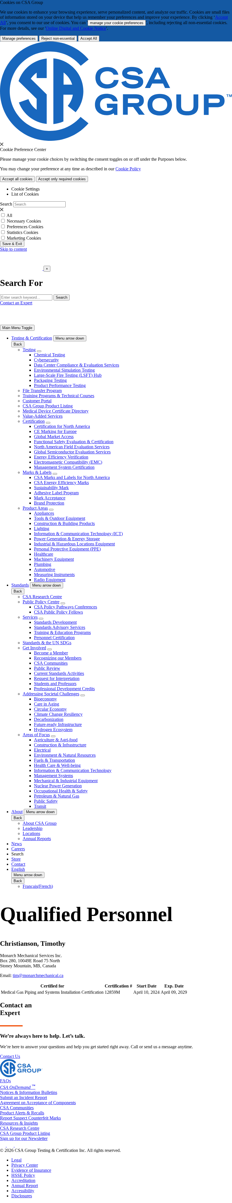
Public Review (47, 668)
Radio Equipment (49, 579)
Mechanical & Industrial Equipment (66, 780)
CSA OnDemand (17, 1087)
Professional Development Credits (64, 688)
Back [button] (18, 344)
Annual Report (24, 1185)
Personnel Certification (54, 637)
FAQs (5, 1080)
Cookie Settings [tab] (25, 189)
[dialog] (116, 276)
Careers (18, 848)
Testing (29, 349)
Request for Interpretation (57, 678)
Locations (31, 833)
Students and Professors (55, 683)
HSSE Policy (23, 1175)
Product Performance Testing (60, 385)
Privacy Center (24, 1165)
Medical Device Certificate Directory (56, 411)
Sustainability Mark (51, 487)
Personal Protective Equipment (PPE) (67, 549)
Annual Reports (37, 838)
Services (30, 617)
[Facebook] (13, 1145)
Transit (40, 806)
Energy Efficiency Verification (61, 457)
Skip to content (13, 249)
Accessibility (22, 1190)
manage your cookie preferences (116, 23)
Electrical (42, 750)
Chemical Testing (49, 354)
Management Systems (53, 775)
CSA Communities (51, 663)
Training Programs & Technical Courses (58, 395)
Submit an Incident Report (23, 1097)
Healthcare (43, 554)
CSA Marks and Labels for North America (72, 477)
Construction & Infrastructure (60, 744)
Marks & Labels (37, 472)
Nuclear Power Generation (58, 785)
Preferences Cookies (25, 226)
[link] (17, 328)
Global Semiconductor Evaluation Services (72, 451)
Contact (18, 864)
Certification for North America (62, 426)
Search (6, 204)
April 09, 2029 (174, 992)
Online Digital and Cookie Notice (76, 28)
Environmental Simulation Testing (64, 370)
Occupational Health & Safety (61, 790)
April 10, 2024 (146, 992)
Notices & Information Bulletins (28, 1092)
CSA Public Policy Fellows (58, 612)
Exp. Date (174, 986)
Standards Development (55, 622)
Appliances (44, 513)
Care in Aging (46, 704)
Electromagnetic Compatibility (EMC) (68, 462)
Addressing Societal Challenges (51, 693)
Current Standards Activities (59, 673)
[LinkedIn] (3, 1145)
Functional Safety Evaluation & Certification (73, 441)
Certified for (52, 986)
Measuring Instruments (54, 574)
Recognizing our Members (57, 658)
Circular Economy (50, 709)
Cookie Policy (128, 168)
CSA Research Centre (42, 596)
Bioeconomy (45, 698)
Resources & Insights (19, 1123)
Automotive (44, 569)
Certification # (118, 986)
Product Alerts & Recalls (22, 1112)
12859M (112, 992)
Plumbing (42, 564)
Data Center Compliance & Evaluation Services (76, 365)
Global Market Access (54, 436)
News (16, 843)
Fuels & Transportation (54, 760)
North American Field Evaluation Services (71, 446)
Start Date (146, 986)
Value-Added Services (43, 416)
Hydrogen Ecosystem (53, 729)
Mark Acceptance (49, 497)
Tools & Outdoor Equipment (59, 518)
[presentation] (1, 144)
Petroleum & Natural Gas (56, 796)
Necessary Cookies (24, 221)
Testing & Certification (31, 338)
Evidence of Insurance (31, 1170)
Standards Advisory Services (59, 627)
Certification (34, 421)
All (9, 215)
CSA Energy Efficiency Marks (61, 482)
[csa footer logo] (21, 1075)
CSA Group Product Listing (48, 405)
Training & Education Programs (62, 632)
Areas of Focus (36, 734)
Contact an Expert (16, 302)
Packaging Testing (50, 380)
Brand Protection (49, 503)
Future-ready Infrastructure (58, 724)
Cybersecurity (46, 359)
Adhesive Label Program (56, 492)
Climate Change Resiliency (58, 714)
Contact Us (10, 1056)
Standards (20, 585)
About (17, 811)
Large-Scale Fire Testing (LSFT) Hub (68, 375)
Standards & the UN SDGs (47, 642)
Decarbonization (48, 719)
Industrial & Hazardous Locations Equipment (74, 543)
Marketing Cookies (24, 238)
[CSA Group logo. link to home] (116, 139)
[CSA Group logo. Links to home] (22, 268)
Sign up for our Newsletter (24, 1138)
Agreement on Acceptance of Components (38, 1102)
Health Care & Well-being (57, 765)
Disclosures (21, 1195)
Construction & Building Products (64, 523)
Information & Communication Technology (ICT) (78, 533)
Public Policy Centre (41, 601)
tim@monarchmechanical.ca (38, 975)
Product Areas (35, 508)
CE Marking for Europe (55, 431)
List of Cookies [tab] (25, 194)
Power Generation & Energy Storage (67, 538)
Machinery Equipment (54, 559)
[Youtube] (21, 1145)
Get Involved (34, 647)
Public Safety (46, 801)
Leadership (32, 828)
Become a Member (51, 652)
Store (16, 859)
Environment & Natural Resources (65, 755)
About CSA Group (40, 823)
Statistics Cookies (22, 232)
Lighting (41, 528)
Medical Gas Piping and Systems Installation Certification (52, 992)
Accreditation (23, 1180)
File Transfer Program (42, 390)
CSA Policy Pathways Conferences (65, 606)
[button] (69, 338)
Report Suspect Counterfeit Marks (30, 1118)
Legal (16, 1160)
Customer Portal (37, 400)
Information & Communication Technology (72, 770)
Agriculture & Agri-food (56, 739)
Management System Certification (64, 467)
